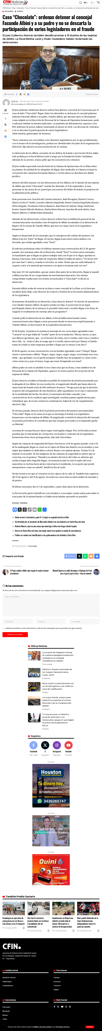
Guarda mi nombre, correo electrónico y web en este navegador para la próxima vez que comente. (44, 628)
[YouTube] (62, 1007)
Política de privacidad (42, 1027)
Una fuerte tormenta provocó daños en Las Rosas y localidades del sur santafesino (38, 922)
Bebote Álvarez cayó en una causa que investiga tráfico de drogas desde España (46, 526)
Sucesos (20, 11)
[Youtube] (68, 748)
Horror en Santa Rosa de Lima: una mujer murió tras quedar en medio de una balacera (48, 530)
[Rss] (70, 1007)
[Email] (24, 94)
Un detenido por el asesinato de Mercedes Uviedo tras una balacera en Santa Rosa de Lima (50, 521)
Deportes (47, 678)
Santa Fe (47, 709)
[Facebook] (33, 748)
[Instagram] (56, 748)
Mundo (46, 729)
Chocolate (32, 546)
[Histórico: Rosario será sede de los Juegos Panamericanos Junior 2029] (34, 672)
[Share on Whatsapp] (85, 556)
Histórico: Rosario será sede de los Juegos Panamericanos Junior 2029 (57, 672)
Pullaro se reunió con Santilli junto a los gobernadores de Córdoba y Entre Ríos (45, 535)
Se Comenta (48, 664)
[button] (89, 1027)
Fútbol (46, 692)
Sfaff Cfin (14, 101)
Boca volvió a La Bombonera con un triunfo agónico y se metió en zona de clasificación (58, 686)
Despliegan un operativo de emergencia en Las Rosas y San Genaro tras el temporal (13, 921)
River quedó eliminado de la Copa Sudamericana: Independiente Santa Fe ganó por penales (87, 922)
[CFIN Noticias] (15, 2)
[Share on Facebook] (16, 94)
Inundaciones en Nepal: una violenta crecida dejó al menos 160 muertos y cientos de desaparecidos (62, 922)
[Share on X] (20, 94)
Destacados (9, 11)
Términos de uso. (62, 1027)
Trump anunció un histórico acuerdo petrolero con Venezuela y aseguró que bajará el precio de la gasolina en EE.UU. (58, 720)
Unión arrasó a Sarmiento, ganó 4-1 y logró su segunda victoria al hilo (42, 517)
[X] (45, 748)
